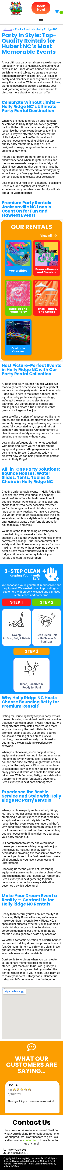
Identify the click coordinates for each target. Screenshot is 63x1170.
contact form (31, 1140)
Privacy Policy (19, 1163)
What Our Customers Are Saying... (31, 1064)
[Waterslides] (18, 274)
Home (8, 29)
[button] (40, 8)
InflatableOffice (11, 1166)
